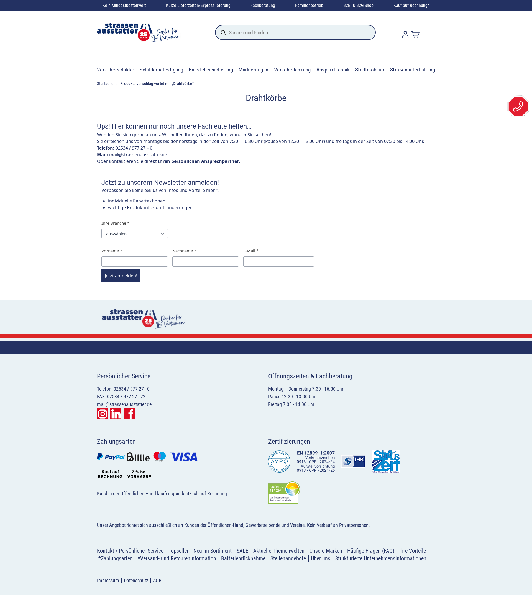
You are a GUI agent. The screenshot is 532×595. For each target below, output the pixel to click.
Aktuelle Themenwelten (279, 550)
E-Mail (251, 250)
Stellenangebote (288, 558)
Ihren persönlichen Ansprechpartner (198, 161)
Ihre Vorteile (412, 550)
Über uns (320, 558)
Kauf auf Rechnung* (411, 5)
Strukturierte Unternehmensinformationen (380, 558)
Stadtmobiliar (370, 69)
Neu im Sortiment (212, 550)
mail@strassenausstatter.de (138, 155)
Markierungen (253, 69)
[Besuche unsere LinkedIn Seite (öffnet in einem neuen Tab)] (115, 413)
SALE (242, 550)
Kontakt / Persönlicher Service (130, 550)
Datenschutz (136, 580)
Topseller (178, 550)
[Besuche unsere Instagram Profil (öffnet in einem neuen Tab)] (102, 413)
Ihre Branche (115, 223)
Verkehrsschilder (115, 69)
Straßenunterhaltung (412, 69)
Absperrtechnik (333, 69)
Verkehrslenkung (292, 69)
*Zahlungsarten (115, 558)
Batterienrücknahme (243, 558)
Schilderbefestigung (161, 69)
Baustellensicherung (211, 69)
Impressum (108, 580)
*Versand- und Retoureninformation (177, 558)
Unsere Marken (326, 550)
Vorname (111, 250)
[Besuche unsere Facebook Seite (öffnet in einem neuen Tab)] (129, 413)
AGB (157, 580)
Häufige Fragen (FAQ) (370, 550)
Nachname (184, 250)
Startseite (105, 83)
